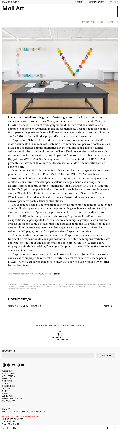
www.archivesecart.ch (49, 274)
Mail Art (13, 8)
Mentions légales (12, 398)
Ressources (8, 386)
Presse (6, 393)
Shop (5, 391)
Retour (9, 428)
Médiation (8, 379)
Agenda (79, 2)
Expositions (9, 374)
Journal (7, 388)
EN (111, 2)
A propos (7, 396)
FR (116, 2)
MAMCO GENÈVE (10, 2)
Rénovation (8, 401)
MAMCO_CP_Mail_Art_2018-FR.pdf (60, 306)
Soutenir (7, 381)
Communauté (96, 2)
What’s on (8, 371)
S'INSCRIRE (105, 356)
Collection (8, 376)
